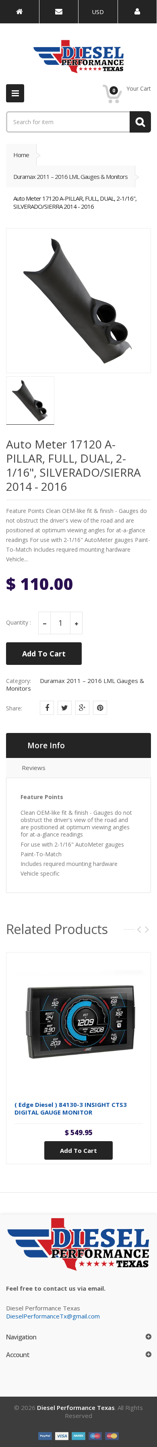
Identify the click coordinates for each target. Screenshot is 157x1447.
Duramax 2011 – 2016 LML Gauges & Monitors (70, 176)
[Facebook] (47, 708)
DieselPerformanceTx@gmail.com (53, 1316)
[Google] (82, 708)
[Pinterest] (100, 708)
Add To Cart (44, 653)
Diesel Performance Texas (76, 1407)
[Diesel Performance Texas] (19, 11)
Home (21, 155)
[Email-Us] (58, 11)
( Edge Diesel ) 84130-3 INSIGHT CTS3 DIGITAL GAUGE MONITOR (70, 1108)
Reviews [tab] (33, 768)
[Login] (137, 11)
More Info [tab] (46, 745)
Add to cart (78, 1150)
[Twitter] (65, 708)
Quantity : (18, 622)
